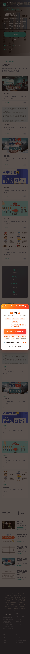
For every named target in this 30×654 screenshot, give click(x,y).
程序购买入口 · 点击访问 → (15, 331)
